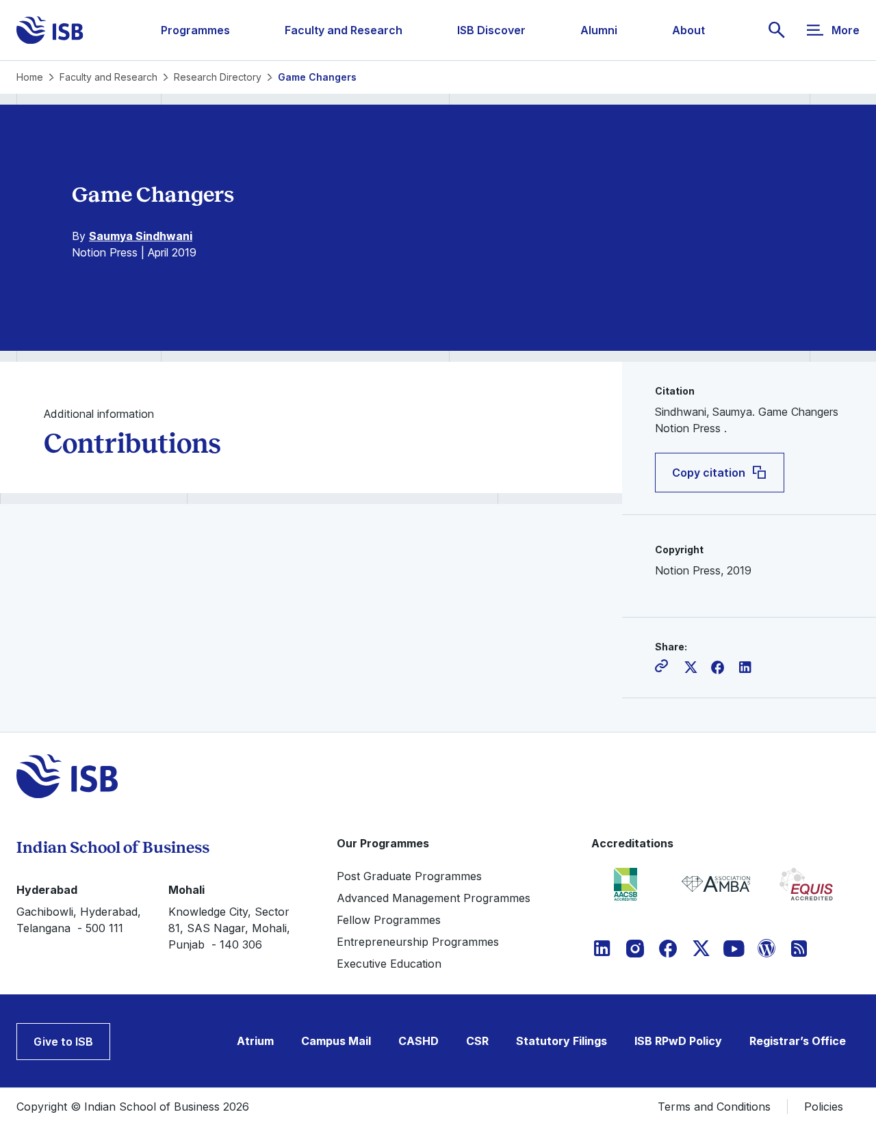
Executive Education (389, 963)
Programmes (195, 30)
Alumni (598, 30)
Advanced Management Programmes (433, 898)
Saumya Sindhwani (140, 236)
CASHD (418, 1041)
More (846, 30)
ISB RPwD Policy (678, 1041)
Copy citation (708, 472)
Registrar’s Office (797, 1041)
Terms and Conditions (714, 1106)
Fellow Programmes (389, 920)
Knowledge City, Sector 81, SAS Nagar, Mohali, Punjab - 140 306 (229, 928)
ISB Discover (491, 30)
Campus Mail (336, 1041)
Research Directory (217, 77)
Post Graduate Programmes (409, 876)
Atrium (255, 1041)
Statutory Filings (561, 1041)
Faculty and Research (343, 30)
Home (29, 77)
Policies (823, 1106)
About (688, 30)
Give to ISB (63, 1041)
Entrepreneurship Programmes (418, 942)
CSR (477, 1041)
